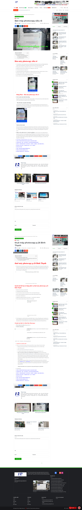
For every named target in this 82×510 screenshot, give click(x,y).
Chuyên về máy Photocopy (22, 14)
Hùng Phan (28, 508)
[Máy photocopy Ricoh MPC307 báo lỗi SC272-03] (55, 42)
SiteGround (37, 508)
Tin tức (41, 7)
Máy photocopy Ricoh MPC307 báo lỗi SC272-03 (63, 42)
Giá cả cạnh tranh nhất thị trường (22, 56)
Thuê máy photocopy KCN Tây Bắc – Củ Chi (58, 484)
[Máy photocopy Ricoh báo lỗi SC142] (55, 88)
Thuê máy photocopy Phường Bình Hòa (57, 490)
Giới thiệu (60, 10)
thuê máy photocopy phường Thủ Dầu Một (57, 485)
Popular (59, 26)
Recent (54, 26)
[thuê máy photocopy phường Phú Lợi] (55, 38)
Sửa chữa (36, 7)
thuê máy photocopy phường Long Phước (40, 490)
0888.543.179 (54, 7)
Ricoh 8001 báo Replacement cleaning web (63, 91)
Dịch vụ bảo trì (30, 7)
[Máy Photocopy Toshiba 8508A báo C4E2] (55, 83)
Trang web (34, 225)
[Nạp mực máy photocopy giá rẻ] (20, 195)
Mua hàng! (47, 7)
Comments (65, 26)
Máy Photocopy (22, 7)
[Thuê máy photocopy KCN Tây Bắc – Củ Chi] (55, 47)
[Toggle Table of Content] (27, 53)
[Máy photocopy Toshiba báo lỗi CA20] (55, 101)
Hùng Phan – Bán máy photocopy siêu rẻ (22, 55)
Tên (15, 221)
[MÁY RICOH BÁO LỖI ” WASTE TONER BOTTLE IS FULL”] (55, 96)
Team (63, 10)
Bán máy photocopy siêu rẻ (20, 54)
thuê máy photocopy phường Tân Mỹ (56, 488)
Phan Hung (17, 23)
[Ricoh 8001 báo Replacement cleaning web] (55, 92)
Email (15, 225)
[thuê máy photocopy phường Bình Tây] (32, 195)
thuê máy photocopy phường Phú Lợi (55, 72)
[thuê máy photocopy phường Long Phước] (55, 34)
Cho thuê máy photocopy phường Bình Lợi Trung (58, 491)
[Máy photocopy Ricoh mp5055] (43, 195)
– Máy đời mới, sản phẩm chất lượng (23, 57)
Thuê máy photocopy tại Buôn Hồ (59, 30)
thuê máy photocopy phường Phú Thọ (57, 487)
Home (16, 7)
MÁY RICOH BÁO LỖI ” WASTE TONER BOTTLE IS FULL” (63, 96)
